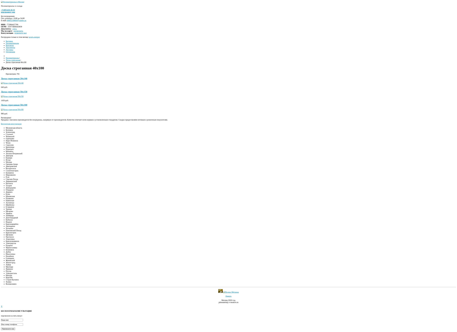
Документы (10, 48)
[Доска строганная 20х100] (12, 83)
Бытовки (9, 41)
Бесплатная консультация (11, 124)
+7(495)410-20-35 (8, 10)
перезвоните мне (8, 12)
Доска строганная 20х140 (14, 78)
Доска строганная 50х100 (14, 105)
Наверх (228, 296)
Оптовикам (10, 52)
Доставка (9, 50)
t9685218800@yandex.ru (16, 20)
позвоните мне (21, 33)
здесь (14, 29)
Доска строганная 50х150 (14, 92)
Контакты (10, 45)
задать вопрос (34, 37)
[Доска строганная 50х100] (12, 110)
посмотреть (18, 31)
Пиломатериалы (12, 43)
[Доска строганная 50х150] (12, 96)
